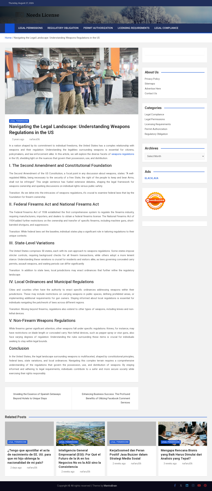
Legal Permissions (30, 28)
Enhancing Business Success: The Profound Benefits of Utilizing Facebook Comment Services (106, 398)
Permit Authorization (98, 28)
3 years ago (18, 139)
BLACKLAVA (151, 178)
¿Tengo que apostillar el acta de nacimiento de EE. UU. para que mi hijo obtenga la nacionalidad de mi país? (29, 456)
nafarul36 (34, 139)
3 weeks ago (170, 463)
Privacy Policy (152, 78)
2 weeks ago (68, 471)
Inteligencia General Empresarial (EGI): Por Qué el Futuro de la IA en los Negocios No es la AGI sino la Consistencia (80, 458)
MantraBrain (110, 485)
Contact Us (151, 93)
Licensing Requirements (133, 28)
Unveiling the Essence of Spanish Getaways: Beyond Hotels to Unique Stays (37, 396)
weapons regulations (122, 154)
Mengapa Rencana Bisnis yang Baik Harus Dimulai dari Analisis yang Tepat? (181, 454)
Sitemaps (150, 83)
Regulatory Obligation (63, 28)
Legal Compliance (166, 28)
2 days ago (16, 467)
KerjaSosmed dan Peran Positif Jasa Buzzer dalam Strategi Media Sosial (129, 454)
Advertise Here (153, 88)
